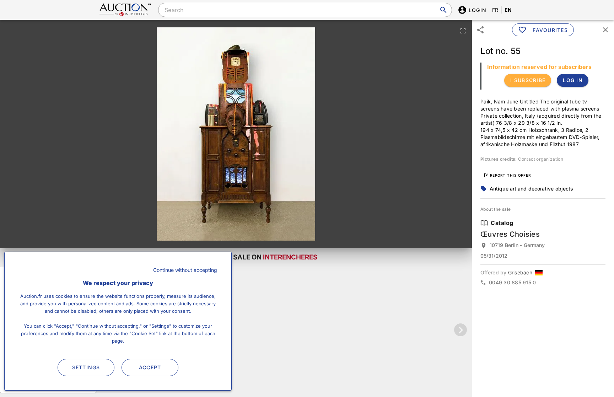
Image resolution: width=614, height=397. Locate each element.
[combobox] (305, 10)
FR (495, 10)
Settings (86, 367)
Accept (150, 367)
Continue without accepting (185, 270)
